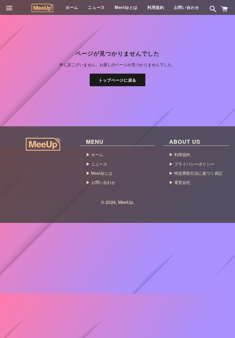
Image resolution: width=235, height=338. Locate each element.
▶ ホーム (94, 154)
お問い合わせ (186, 7)
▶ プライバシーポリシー (191, 164)
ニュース (96, 7)
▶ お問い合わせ (100, 182)
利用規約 (155, 7)
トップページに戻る (117, 80)
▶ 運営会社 (179, 182)
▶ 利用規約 (179, 154)
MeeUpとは (126, 7)
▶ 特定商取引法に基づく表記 (195, 173)
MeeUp (125, 202)
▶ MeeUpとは (99, 173)
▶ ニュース (96, 164)
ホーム (72, 7)
